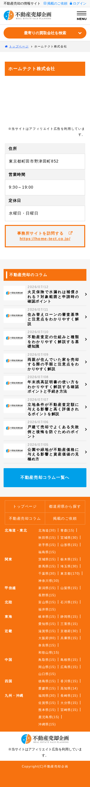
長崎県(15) (69, 695)
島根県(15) (69, 660)
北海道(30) (47, 530)
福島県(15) (47, 552)
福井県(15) (47, 609)
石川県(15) (69, 602)
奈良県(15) (47, 645)
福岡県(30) (47, 695)
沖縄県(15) (47, 724)
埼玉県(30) (69, 566)
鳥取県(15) (47, 660)
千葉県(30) (47, 573)
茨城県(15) (47, 559)
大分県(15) (69, 703)
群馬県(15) (47, 566)
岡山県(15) (47, 667)
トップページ (25, 506)
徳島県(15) (47, 681)
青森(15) (67, 530)
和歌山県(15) (48, 652)
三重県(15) (69, 624)
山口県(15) (47, 674)
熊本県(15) (47, 710)
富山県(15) (47, 602)
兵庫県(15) (69, 638)
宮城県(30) (69, 537)
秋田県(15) (47, 537)
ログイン (79, 3)
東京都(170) (70, 573)
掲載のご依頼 (56, 3)
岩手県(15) (47, 545)
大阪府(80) (47, 638)
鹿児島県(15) (48, 717)
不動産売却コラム (25, 518)
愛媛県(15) (47, 688)
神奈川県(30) (48, 581)
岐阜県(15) (47, 616)
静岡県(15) (69, 616)
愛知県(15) (47, 624)
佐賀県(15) (47, 703)
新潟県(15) (47, 588)
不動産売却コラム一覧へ (45, 477)
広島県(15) (69, 667)
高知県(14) (69, 688)
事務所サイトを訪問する (44, 236)
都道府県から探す (65, 506)
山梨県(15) (69, 588)
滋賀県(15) (47, 631)
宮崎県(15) (69, 710)
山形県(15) (69, 545)
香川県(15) (69, 681)
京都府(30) (69, 631)
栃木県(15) (69, 559)
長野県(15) (47, 595)
